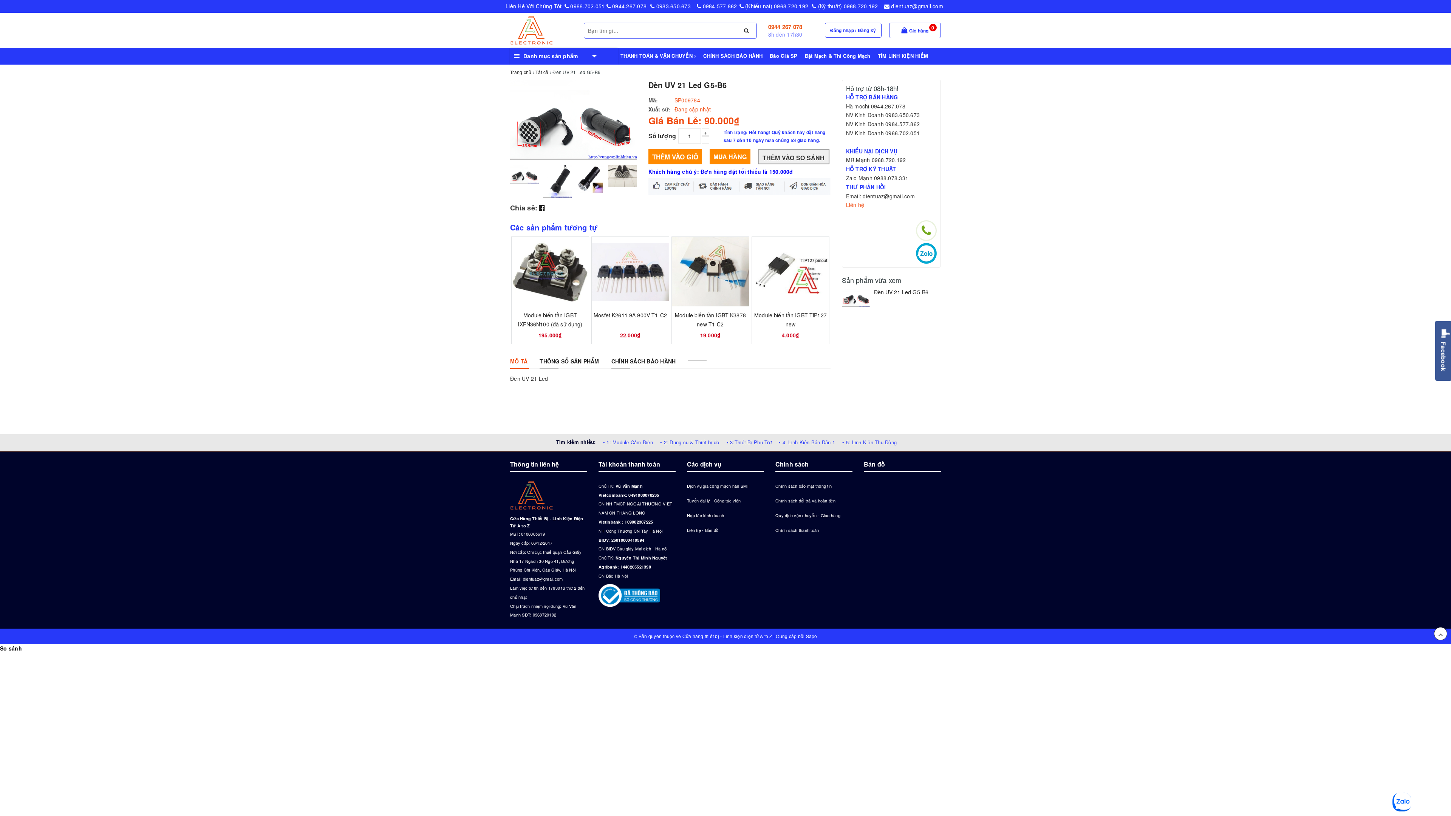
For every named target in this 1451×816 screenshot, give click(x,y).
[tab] (518, 361)
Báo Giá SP (784, 55)
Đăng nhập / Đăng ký (853, 30)
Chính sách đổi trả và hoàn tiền (805, 501)
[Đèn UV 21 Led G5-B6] (856, 297)
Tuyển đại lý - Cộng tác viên (714, 501)
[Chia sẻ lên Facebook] (542, 207)
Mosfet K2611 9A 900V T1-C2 (630, 315)
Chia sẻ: (523, 208)
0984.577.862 (719, 6)
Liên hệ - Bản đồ (702, 530)
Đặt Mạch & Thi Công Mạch (838, 55)
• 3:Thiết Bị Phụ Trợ (749, 442)
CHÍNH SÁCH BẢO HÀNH (733, 55)
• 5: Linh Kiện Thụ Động (869, 442)
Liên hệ (855, 205)
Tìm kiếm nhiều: (576, 441)
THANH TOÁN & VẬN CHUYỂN (657, 55)
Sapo (811, 636)
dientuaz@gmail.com (916, 6)
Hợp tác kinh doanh (705, 515)
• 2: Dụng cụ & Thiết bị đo (689, 442)
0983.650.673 (673, 6)
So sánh (11, 648)
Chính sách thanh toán (797, 530)
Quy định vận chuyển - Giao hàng (807, 515)
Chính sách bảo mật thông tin (803, 486)
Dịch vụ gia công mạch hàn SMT (718, 486)
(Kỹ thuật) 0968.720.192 (847, 6)
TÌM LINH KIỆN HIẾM (903, 55)
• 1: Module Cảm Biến (628, 442)
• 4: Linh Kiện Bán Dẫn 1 (807, 442)
